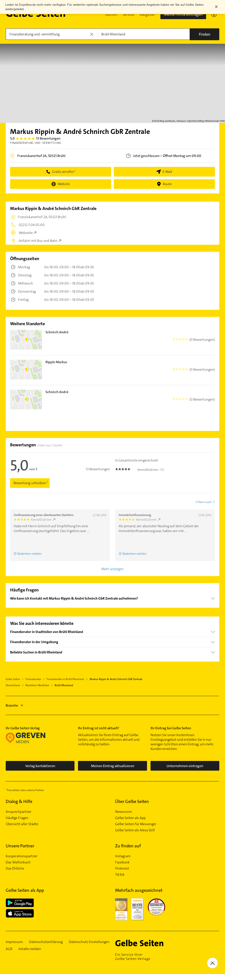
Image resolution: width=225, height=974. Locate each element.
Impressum (14, 942)
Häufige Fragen (17, 818)
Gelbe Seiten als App (130, 818)
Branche (12, 705)
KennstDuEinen (41, 520)
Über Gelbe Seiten (132, 801)
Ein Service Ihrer (132, 956)
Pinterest (122, 868)
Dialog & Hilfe (19, 801)
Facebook (122, 862)
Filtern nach (204, 502)
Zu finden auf (128, 846)
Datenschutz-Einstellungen (89, 942)
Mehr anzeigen (112, 569)
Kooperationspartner (22, 856)
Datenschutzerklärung (46, 942)
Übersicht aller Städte (22, 824)
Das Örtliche (15, 868)
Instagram (123, 856)
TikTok (120, 874)
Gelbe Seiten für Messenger (135, 824)
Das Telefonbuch (18, 862)
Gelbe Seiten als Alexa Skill (135, 830)
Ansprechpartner (18, 812)
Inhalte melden (29, 949)
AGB (9, 949)
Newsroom (123, 812)
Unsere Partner (20, 846)
